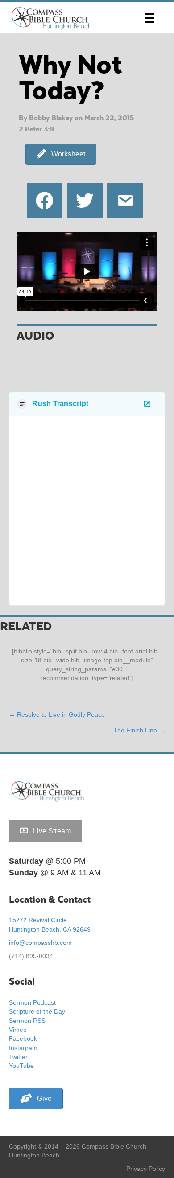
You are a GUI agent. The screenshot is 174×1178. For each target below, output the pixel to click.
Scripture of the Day (37, 1011)
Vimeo (18, 1029)
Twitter (18, 1056)
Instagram (23, 1047)
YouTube (21, 1065)
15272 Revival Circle (38, 920)
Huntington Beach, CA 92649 (50, 929)
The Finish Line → (139, 730)
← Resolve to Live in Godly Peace (57, 714)
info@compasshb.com (40, 942)
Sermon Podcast (32, 1002)
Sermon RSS (27, 1020)
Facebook (23, 1038)
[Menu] (149, 18)
